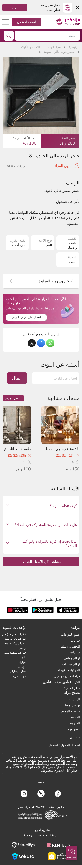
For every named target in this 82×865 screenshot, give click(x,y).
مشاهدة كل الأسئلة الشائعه (41, 561)
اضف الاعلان (26, 22)
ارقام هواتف (72, 658)
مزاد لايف (54, 47)
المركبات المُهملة (68, 670)
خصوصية (74, 729)
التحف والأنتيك (30, 47)
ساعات (75, 640)
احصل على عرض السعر (26, 317)
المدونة (75, 717)
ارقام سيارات (71, 664)
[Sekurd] (23, 856)
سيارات (75, 652)
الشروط (74, 723)
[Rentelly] (58, 844)
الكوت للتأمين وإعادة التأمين (61, 682)
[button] (71, 853)
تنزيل (14, 7)
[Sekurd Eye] (23, 845)
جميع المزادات (70, 635)
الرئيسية (74, 47)
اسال (17, 378)
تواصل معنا (72, 705)
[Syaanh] (58, 856)
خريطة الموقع (71, 711)
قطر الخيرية (72, 688)
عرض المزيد (13, 398)
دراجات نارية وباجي (67, 676)
